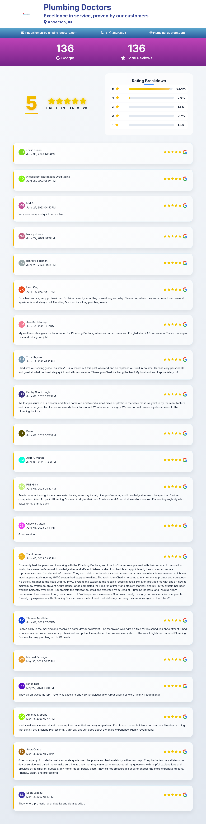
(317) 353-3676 (114, 32)
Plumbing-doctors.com (168, 32)
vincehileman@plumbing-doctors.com (50, 32)
